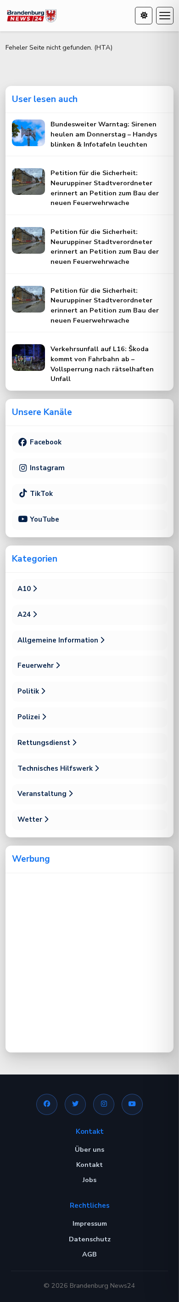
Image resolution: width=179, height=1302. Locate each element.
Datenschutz (90, 1239)
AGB (89, 1254)
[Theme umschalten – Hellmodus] (143, 15)
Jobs (89, 1179)
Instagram (46, 467)
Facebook (45, 442)
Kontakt (89, 1164)
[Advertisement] (89, 962)
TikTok (40, 493)
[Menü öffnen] (164, 15)
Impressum (90, 1223)
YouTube (43, 519)
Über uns (89, 1149)
